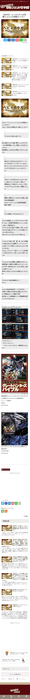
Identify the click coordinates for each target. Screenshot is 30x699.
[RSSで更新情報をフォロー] (6, 511)
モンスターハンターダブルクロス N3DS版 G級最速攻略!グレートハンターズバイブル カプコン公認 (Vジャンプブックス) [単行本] (14, 396)
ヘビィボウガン (6, 469)
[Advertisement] (15, 48)
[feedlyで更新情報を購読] (2, 511)
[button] (26, 455)
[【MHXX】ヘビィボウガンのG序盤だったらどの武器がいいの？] (13, 40)
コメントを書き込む (15, 674)
